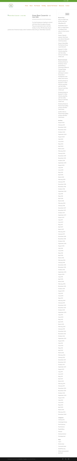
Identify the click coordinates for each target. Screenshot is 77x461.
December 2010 (62, 388)
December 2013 (62, 305)
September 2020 (62, 134)
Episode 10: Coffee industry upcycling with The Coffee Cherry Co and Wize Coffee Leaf (63, 53)
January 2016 (61, 262)
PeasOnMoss (61, 429)
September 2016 (62, 243)
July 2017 (60, 220)
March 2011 (61, 381)
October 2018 (61, 189)
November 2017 (62, 210)
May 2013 (60, 319)
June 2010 (60, 402)
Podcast (60, 431)
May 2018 (60, 196)
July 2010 (60, 400)
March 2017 (61, 229)
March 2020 (61, 148)
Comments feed (62, 446)
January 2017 (61, 234)
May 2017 (60, 224)
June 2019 (60, 170)
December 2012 (62, 331)
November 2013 (62, 307)
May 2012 (60, 348)
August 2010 (61, 397)
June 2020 (61, 141)
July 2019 (60, 167)
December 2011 (62, 360)
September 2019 (62, 163)
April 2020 (60, 146)
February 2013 (61, 326)
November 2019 (62, 158)
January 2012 (61, 357)
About (31, 5)
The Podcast (37, 5)
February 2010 (61, 412)
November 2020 (62, 129)
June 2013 (60, 317)
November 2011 (62, 362)
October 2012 (61, 336)
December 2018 (62, 184)
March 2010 (61, 409)
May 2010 (60, 405)
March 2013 (61, 324)
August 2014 (61, 291)
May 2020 (60, 144)
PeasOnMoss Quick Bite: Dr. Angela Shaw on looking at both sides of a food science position (63, 29)
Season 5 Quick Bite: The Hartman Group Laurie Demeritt (63, 45)
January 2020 (61, 153)
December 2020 (62, 127)
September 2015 (62, 272)
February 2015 (61, 284)
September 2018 (62, 191)
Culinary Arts (61, 419)
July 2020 (60, 139)
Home (26, 5)
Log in (59, 441)
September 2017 (62, 215)
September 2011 (62, 367)
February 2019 (61, 179)
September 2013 (62, 312)
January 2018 (61, 205)
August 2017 (61, 217)
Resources (61, 5)
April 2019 (60, 174)
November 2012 (62, 333)
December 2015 (62, 265)
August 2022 (61, 122)
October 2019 (61, 160)
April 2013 (60, 322)
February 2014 (61, 300)
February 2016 (61, 260)
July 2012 (60, 343)
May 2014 (60, 298)
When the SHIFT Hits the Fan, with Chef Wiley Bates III (63, 21)
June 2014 (60, 295)
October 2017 (61, 212)
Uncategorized (61, 436)
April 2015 (60, 279)
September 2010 (62, 395)
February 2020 (62, 151)
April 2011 (60, 378)
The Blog (44, 5)
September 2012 (62, 338)
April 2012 (60, 350)
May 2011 (60, 376)
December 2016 (62, 236)
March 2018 (61, 201)
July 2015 (60, 276)
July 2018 (60, 193)
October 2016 (61, 241)
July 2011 (60, 371)
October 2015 (61, 269)
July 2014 (60, 293)
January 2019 (61, 182)
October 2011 (61, 364)
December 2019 (62, 155)
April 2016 (60, 255)
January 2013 (61, 329)
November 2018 (62, 186)
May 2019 (60, 172)
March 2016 (61, 257)
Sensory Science (62, 434)
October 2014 (61, 288)
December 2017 (62, 208)
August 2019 (61, 165)
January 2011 (61, 386)
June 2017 (60, 222)
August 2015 (61, 274)
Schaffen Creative (22, 459)
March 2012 (61, 352)
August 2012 (61, 341)
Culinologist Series (62, 422)
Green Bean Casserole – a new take (41, 16)
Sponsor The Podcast (52, 5)
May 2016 (60, 253)
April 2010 (60, 407)
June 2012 (60, 345)
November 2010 (62, 390)
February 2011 (61, 383)
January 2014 (61, 303)
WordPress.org (61, 448)
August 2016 (61, 246)
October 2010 (61, 393)
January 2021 (61, 125)
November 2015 (62, 267)
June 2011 (60, 374)
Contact (67, 5)
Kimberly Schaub (36, 19)
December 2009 (62, 414)
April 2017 (60, 227)
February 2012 (61, 355)
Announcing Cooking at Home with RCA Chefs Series (63, 107)
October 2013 (61, 310)
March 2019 (61, 177)
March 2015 (61, 281)
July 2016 (60, 248)
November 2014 (62, 286)
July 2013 (60, 314)
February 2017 (61, 231)
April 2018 (60, 198)
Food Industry (48, 19)
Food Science (61, 427)
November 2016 (62, 238)
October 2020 (61, 132)
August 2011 (61, 369)
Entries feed (61, 444)
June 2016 (60, 250)
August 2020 (61, 136)
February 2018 (61, 203)
